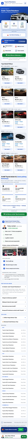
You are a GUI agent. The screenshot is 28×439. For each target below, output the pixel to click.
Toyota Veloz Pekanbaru (8, 336)
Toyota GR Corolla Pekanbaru (9, 382)
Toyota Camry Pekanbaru (8, 393)
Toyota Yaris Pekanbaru (8, 388)
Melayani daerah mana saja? (9, 302)
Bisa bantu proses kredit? (9, 306)
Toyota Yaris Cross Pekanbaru (9, 362)
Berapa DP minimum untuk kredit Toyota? (13, 310)
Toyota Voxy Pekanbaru (8, 345)
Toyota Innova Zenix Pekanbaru (9, 342)
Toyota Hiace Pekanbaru (8, 413)
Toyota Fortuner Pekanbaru (8, 365)
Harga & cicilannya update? (9, 297)
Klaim (20, 429)
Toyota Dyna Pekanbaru (8, 416)
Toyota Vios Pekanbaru (7, 402)
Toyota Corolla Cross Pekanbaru (10, 368)
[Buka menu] (25, 3)
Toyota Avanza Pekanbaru (8, 333)
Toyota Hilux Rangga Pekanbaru (9, 407)
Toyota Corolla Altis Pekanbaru (9, 396)
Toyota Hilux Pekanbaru (8, 410)
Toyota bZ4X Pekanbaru (8, 374)
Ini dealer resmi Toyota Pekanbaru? (11, 286)
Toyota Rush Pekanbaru (8, 359)
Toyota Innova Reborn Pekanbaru (10, 339)
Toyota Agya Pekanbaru (8, 379)
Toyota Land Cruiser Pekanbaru (9, 371)
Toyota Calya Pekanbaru (8, 330)
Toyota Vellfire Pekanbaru (8, 351)
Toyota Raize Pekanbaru (8, 356)
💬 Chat (24, 436)
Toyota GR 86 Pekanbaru (8, 399)
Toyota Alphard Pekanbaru (8, 348)
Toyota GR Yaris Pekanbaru (8, 385)
